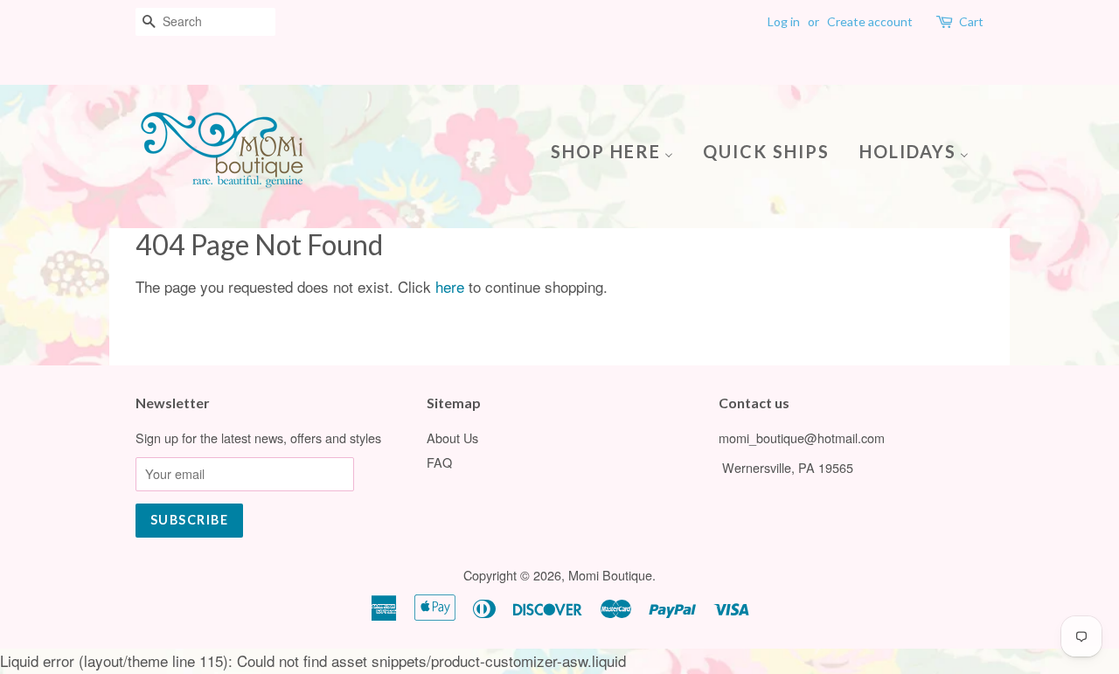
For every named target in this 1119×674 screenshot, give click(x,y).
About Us (452, 437)
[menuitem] (618, 150)
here (449, 286)
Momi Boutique (610, 575)
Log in (784, 21)
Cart (971, 21)
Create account (870, 21)
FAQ (439, 462)
